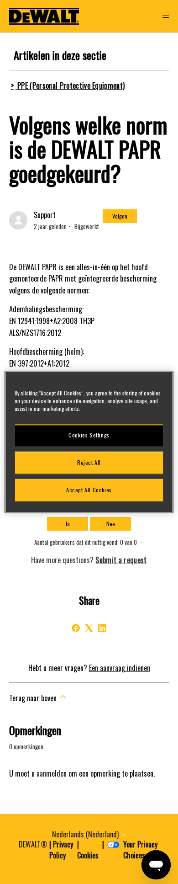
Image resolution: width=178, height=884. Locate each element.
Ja (67, 523)
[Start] (44, 16)
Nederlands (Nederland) (86, 834)
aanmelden (52, 773)
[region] (89, 442)
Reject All (89, 462)
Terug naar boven (33, 697)
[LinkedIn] (102, 628)
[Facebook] (76, 628)
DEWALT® (33, 844)
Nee (110, 523)
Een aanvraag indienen (119, 667)
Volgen (119, 216)
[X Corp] (89, 628)
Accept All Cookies (89, 490)
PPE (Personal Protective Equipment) (71, 85)
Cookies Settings (89, 435)
